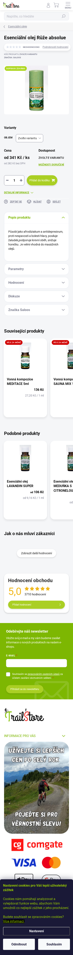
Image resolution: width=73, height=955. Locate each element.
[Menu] (68, 5)
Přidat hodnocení (21, 604)
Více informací (14, 921)
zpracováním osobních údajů (44, 674)
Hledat (63, 16)
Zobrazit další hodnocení (36, 553)
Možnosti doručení (51, 164)
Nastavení (36, 931)
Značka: (12, 57)
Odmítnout (19, 944)
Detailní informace (16, 192)
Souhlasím (54, 944)
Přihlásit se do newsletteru (24, 689)
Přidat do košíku (39, 180)
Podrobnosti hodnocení (55, 47)
